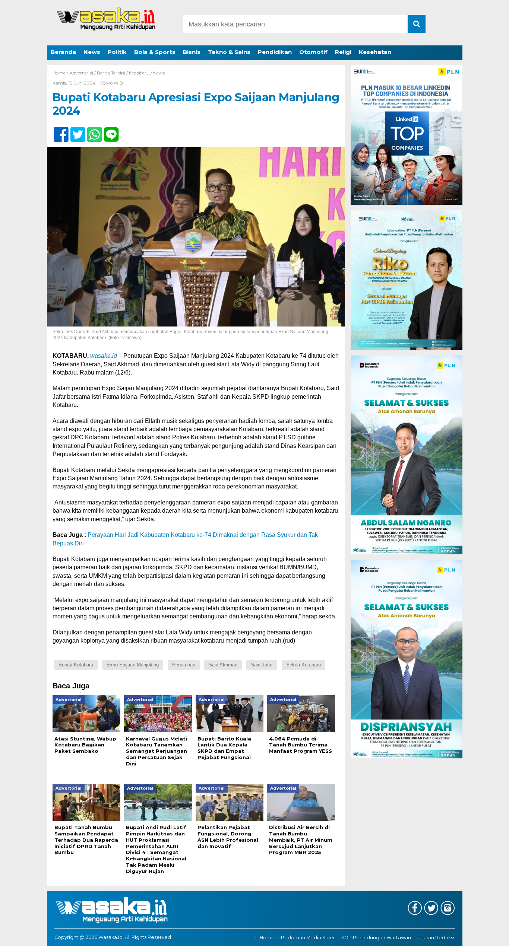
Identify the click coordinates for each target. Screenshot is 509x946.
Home (267, 937)
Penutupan (183, 665)
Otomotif (313, 51)
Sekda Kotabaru (303, 665)
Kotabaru (139, 73)
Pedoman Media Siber (308, 937)
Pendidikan (275, 51)
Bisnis (191, 51)
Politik (117, 51)
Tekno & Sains (229, 51)
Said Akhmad (223, 665)
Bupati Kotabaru (76, 665)
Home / (61, 73)
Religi (343, 51)
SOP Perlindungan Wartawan (376, 937)
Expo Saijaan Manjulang (133, 665)
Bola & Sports (155, 51)
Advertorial (81, 73)
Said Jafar (262, 665)
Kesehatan (375, 51)
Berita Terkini (111, 73)
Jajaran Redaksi (435, 937)
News (91, 51)
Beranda (63, 51)
